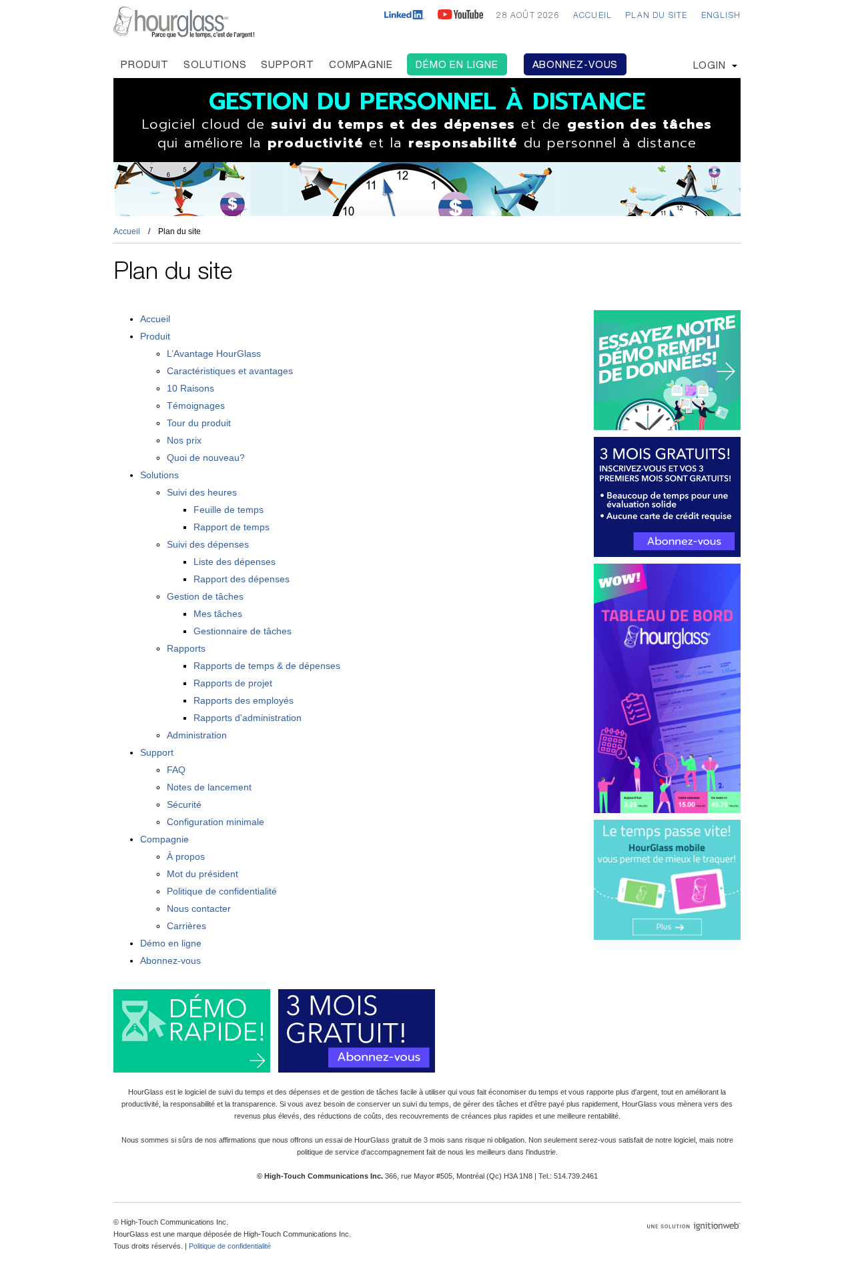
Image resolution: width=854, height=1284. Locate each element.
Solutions (214, 66)
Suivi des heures (202, 492)
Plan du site (656, 16)
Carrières (186, 925)
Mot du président (202, 873)
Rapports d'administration (247, 717)
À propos (186, 856)
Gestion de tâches (205, 596)
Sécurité (184, 804)
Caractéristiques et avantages (230, 371)
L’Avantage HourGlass (214, 353)
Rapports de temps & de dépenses (266, 665)
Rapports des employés (243, 700)
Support (287, 66)
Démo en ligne (457, 66)
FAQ (176, 769)
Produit (145, 66)
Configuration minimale (215, 821)
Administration (197, 735)
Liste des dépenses (234, 561)
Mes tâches (217, 613)
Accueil (592, 16)
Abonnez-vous (575, 66)
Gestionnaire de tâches (242, 631)
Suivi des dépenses (208, 544)
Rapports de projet (232, 683)
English (721, 16)
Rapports (186, 648)
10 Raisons (190, 388)
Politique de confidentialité (222, 891)
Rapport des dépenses (241, 579)
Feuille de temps (228, 509)
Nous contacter (199, 908)
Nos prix (184, 440)
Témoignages (196, 405)
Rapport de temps (231, 527)
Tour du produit (199, 423)
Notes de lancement (209, 787)
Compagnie (361, 66)
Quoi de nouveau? (206, 457)
